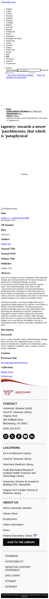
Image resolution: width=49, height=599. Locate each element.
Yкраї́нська (11, 63)
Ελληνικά (10, 59)
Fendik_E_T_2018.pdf (15, 218)
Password (44, 70)
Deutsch (9, 16)
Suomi (8, 43)
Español (9, 18)
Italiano (9, 25)
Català (8, 11)
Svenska (9, 45)
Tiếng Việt (10, 50)
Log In (8, 68)
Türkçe (9, 47)
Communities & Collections (17, 111)
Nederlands (10, 32)
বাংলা (7, 54)
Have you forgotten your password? (25, 76)
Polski (8, 34)
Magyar (9, 29)
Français (9, 20)
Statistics (9, 116)
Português (10, 36)
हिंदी (7, 57)
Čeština (9, 13)
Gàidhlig (9, 23)
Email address (11, 70)
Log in (32, 73)
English (9, 9)
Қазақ (8, 52)
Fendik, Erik (6, 244)
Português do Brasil (14, 38)
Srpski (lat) (10, 41)
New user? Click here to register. (21, 75)
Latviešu (9, 27)
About (8, 109)
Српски (9, 61)
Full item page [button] (6, 376)
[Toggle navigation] (2, 105)
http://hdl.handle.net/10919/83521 (14, 363)
